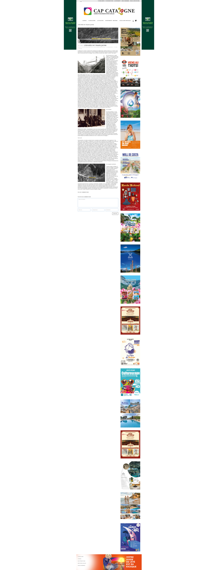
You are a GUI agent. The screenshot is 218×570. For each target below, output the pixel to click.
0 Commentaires (109, 47)
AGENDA (79, 558)
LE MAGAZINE (80, 556)
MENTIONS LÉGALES (82, 563)
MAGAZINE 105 (89, 47)
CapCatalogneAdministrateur (99, 47)
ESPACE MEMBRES (81, 565)
